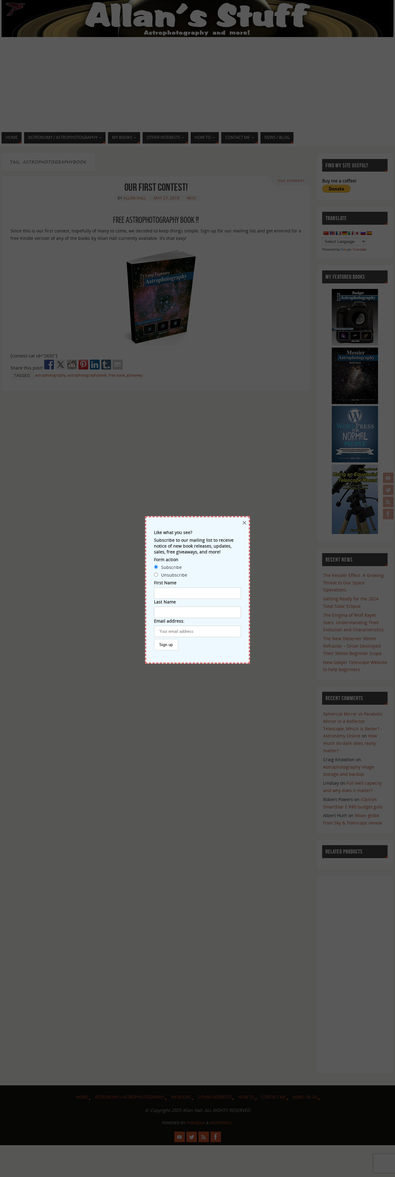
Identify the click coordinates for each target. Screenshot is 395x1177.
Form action (166, 559)
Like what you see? (173, 532)
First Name (165, 583)
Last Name (165, 602)
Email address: (169, 621)
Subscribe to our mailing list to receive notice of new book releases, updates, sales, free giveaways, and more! (194, 546)
